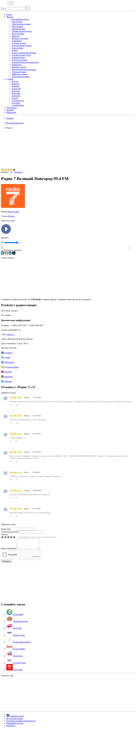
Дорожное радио (20, 621)
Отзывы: (18, 172)
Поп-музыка (17, 26)
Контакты (10, 725)
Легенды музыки (19, 60)
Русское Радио (19, 663)
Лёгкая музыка (18, 29)
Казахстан (16, 88)
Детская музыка (19, 72)
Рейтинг (10, 110)
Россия (15, 81)
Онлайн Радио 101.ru (21, 55)
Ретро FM (17, 628)
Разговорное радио (20, 19)
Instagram (8, 377)
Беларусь (16, 84)
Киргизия (16, 93)
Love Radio (18, 670)
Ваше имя (5, 529)
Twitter (7, 357)
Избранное (11, 112)
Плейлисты (11, 108)
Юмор (14, 50)
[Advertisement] (68, 149)
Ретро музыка (18, 33)
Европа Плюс (19, 635)
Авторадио (18, 656)
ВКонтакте (9, 362)
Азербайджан (18, 105)
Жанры (9, 17)
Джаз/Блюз (17, 41)
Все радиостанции (14, 718)
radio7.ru (10, 334)
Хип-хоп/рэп (17, 48)
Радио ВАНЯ (19, 649)
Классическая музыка (21, 45)
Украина (15, 86)
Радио (9, 14)
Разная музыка (18, 57)
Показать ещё (7, 675)
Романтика (17, 65)
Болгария (16, 103)
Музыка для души (20, 38)
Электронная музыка (21, 24)
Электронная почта (10, 532)
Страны (9, 79)
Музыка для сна (19, 67)
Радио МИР (18, 614)
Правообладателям (14, 723)
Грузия (15, 98)
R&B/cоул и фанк (19, 74)
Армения (16, 96)
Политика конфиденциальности (20, 721)
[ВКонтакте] (2, 253)
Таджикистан (18, 100)
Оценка (4, 534)
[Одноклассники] (6, 253)
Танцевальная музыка (22, 31)
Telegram (8, 381)
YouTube (8, 372)
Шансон (15, 36)
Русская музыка (19, 43)
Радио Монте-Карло (22, 642)
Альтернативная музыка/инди (25, 62)
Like (133, 248)
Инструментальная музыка (24, 69)
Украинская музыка (21, 76)
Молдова (16, 91)
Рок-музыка (17, 22)
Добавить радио (16, 716)
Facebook (8, 353)
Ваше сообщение (8, 548)
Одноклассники (11, 367)
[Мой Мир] (10, 253)
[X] (13, 253)
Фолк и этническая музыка (24, 53)
